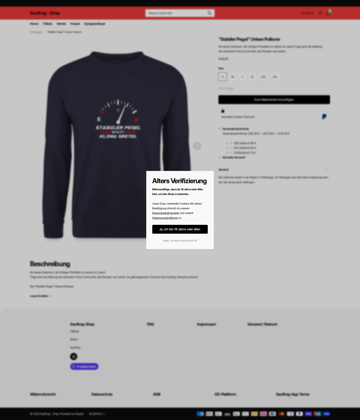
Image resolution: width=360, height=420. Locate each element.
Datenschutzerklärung (165, 217)
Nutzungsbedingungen (165, 213)
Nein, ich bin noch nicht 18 (180, 240)
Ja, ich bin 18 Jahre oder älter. (180, 229)
